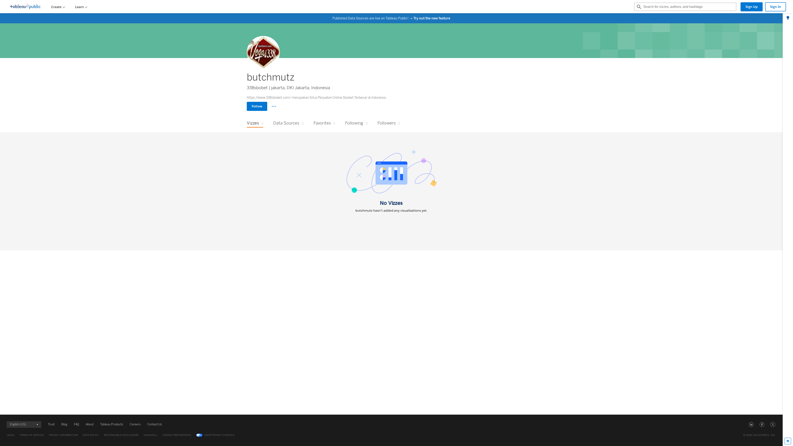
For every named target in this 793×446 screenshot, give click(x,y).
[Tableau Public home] (25, 6)
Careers (135, 424)
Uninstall (151, 435)
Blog (64, 424)
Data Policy (91, 435)
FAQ (76, 424)
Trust (51, 424)
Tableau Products (111, 424)
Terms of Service (32, 435)
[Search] (638, 6)
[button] (751, 424)
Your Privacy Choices (219, 435)
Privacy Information (63, 435)
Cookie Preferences (177, 435)
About (90, 424)
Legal (11, 435)
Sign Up (752, 7)
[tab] (788, 18)
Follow (257, 106)
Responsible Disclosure (121, 435)
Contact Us (154, 424)
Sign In (775, 7)
